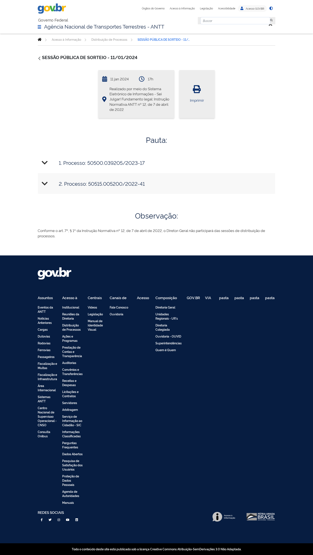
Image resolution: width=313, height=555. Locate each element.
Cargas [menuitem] (43, 329)
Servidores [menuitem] (69, 403)
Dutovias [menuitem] (44, 336)
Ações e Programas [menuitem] (70, 338)
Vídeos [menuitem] (92, 307)
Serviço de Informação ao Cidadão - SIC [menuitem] (72, 420)
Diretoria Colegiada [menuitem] (162, 327)
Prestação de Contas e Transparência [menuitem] (72, 351)
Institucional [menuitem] (70, 307)
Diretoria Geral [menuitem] (165, 307)
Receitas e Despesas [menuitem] (69, 382)
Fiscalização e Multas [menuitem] (47, 365)
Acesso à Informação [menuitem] (72, 298)
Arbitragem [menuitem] (70, 409)
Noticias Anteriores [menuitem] (45, 320)
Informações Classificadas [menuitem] (71, 434)
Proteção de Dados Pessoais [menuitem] (70, 480)
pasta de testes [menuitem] (224, 298)
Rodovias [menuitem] (44, 343)
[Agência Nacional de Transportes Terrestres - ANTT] (40, 39)
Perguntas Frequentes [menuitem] (70, 445)
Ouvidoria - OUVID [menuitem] (168, 336)
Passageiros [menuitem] (46, 357)
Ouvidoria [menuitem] (116, 314)
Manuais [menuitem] (68, 502)
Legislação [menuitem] (95, 314)
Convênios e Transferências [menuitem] (72, 371)
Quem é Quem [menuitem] (165, 350)
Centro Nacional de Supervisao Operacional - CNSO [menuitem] (47, 416)
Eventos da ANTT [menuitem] (45, 309)
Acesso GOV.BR (254, 8)
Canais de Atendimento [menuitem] (121, 298)
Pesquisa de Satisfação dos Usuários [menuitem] (72, 465)
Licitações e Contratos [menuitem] (70, 394)
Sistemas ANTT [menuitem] (44, 399)
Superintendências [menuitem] (168, 343)
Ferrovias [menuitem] (44, 350)
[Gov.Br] (52, 8)
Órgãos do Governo (153, 8)
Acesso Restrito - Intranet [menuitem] (143, 298)
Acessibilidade (226, 8)
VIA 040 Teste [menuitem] (209, 298)
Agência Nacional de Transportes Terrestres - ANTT (104, 26)
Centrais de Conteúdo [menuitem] (96, 298)
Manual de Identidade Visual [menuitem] (95, 325)
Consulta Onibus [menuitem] (44, 434)
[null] (271, 20)
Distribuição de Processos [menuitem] (71, 327)
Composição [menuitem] (166, 298)
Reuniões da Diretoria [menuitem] (70, 316)
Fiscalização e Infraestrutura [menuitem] (47, 376)
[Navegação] (39, 26)
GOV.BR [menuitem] (193, 298)
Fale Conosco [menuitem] (119, 307)
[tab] (156, 162)
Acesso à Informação (182, 8)
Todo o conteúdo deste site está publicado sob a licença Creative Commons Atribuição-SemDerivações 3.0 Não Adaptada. (156, 549)
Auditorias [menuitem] (69, 363)
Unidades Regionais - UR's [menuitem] (166, 316)
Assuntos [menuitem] (45, 298)
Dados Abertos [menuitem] (72, 454)
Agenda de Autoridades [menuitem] (70, 493)
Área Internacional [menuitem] (47, 388)
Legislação (206, 8)
